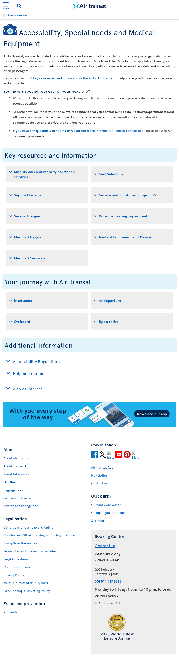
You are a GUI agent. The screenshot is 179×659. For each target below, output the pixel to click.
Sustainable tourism (18, 498)
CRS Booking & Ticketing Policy (26, 591)
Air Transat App (102, 467)
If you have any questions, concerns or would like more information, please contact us (77, 130)
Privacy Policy (13, 575)
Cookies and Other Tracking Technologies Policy (39, 535)
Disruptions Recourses (20, 543)
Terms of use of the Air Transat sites (29, 551)
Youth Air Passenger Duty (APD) (26, 583)
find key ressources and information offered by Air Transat (70, 78)
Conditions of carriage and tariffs (28, 527)
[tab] (47, 174)
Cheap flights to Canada (108, 512)
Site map (97, 520)
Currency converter (106, 504)
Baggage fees (13, 490)
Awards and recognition (20, 506)
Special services (17, 15)
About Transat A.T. (16, 466)
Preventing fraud (15, 612)
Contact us (99, 483)
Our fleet (10, 482)
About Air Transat (16, 458)
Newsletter (99, 475)
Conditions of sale (16, 567)
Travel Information (17, 474)
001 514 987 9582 (108, 581)
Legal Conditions (15, 559)
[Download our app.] (89, 425)
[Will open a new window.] (94, 455)
